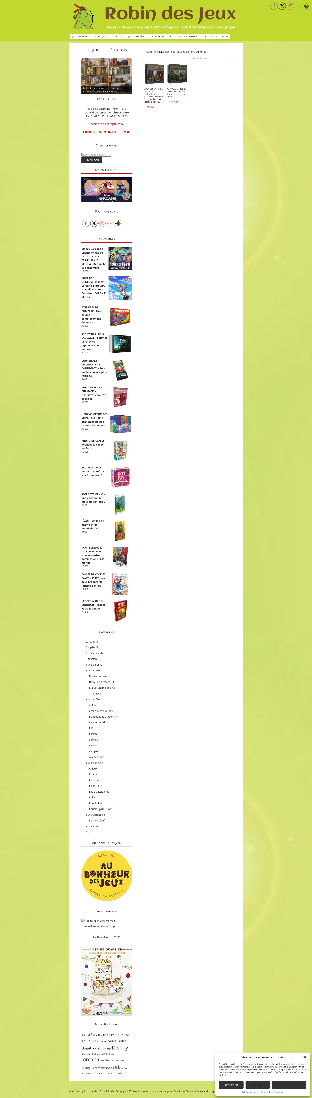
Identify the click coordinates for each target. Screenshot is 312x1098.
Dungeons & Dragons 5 (103, 716)
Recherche (92, 159)
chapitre (88, 1048)
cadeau (113, 1041)
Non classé (91, 826)
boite (104, 1041)
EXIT (113, 1053)
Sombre (93, 739)
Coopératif (91, 647)
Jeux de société (136, 36)
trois (89, 1073)
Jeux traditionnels (187, 36)
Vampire (94, 751)
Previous (75, 57)
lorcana (90, 1059)
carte (124, 1040)
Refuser (257, 1085)
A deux (93, 768)
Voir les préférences (289, 1085)
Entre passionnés (99, 791)
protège (86, 1068)
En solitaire (95, 786)
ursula (106, 1073)
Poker (92, 797)
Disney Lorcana (98, 676)
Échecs (93, 774)
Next (138, 57)
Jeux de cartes (156, 36)
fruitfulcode (108, 1091)
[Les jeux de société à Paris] (154, 17)
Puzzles (89, 832)
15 (123, 1035)
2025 (99, 1041)
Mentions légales (163, 1091)
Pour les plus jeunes (100, 809)
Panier (225, 36)
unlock (98, 1073)
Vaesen (93, 745)
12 (112, 1035)
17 (83, 1041)
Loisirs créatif (97, 820)
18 (86, 1041)
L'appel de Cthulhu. (100, 722)
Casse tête (91, 641)
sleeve (124, 1067)
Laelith (93, 734)
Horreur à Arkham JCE (101, 682)
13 (116, 1035)
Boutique (100, 36)
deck (109, 1048)
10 (104, 1035)
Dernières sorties (95, 653)
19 (90, 1041)
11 (108, 1035)
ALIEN (92, 705)
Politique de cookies (250, 1092)
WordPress (74, 1091)
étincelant (118, 1073)
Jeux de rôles (92, 699)
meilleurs (106, 1060)
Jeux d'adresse (93, 664)
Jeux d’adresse (209, 36)
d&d (103, 1048)
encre (106, 1053)
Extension (91, 659)
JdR (170, 36)
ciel (97, 1048)
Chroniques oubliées (101, 711)
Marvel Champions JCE (102, 687)
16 (127, 1035)
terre (84, 1073)
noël (116, 1060)
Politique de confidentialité (272, 1092)
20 (94, 1041)
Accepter (231, 1085)
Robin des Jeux (91, 1091)
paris (122, 1060)
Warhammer (96, 757)
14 (119, 1035)
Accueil (148, 51)
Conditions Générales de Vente (189, 1091)
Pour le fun (95, 803)
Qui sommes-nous (81, 36)
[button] (305, 1057)
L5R (91, 728)
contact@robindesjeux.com (107, 124)
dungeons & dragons (92, 1054)
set (116, 1066)
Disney (120, 1047)
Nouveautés (117, 36)
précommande (102, 1067)
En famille (94, 780)
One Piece (95, 693)
